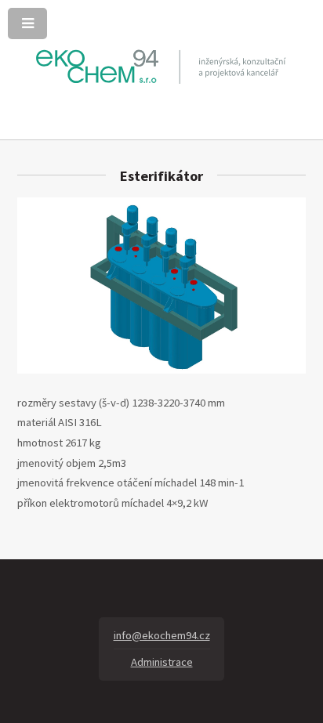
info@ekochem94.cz (162, 635)
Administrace (162, 662)
